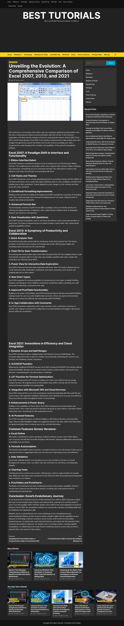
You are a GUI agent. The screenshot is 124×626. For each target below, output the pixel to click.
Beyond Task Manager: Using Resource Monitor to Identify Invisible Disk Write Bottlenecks (100, 116)
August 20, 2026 (71, 579)
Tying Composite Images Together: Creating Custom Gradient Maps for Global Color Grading (99, 216)
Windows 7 (16, 2)
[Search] (115, 54)
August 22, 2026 (45, 579)
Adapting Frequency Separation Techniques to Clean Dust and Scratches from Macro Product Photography (100, 195)
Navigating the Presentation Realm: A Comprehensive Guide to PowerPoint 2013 (24, 538)
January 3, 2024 (20, 80)
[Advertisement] (62, 38)
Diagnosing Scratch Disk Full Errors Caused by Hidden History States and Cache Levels (100, 202)
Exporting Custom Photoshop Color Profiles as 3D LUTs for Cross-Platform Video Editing (100, 149)
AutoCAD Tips (45, 2)
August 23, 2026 (20, 579)
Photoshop (24, 2)
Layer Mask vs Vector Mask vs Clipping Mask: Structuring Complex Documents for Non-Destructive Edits (100, 187)
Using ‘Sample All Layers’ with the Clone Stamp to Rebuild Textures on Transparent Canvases (100, 143)
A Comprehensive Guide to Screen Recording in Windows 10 (65, 538)
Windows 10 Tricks (34, 2)
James (12, 80)
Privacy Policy (12, 6)
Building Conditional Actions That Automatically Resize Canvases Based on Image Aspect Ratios (100, 209)
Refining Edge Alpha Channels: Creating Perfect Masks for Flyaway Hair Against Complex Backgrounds (100, 155)
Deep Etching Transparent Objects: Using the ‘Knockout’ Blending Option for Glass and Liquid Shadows (99, 163)
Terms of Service (67, 2)
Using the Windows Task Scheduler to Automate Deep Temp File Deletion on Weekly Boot (100, 122)
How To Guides (13, 62)
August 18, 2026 (86, 613)
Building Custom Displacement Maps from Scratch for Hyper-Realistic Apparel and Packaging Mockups (99, 179)
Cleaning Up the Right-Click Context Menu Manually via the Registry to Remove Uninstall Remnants (100, 130)
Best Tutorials (61, 15)
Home (9, 2)
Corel (59, 2)
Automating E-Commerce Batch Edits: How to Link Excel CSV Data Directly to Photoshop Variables (100, 171)
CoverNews (68, 623)
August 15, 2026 (108, 613)
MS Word (54, 2)
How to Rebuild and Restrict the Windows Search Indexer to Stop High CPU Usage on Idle (100, 137)
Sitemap (20, 6)
